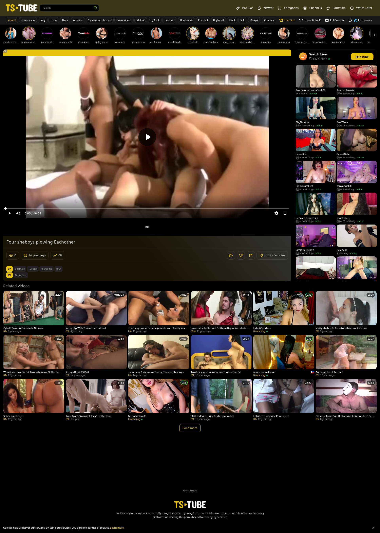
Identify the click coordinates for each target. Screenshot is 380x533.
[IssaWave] (357, 112)
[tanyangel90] (357, 176)
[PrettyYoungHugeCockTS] (316, 80)
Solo (242, 20)
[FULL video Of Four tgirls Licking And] (221, 400)
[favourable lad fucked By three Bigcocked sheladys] (221, 312)
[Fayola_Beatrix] (357, 80)
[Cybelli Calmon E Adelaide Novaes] (33, 312)
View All (12, 20)
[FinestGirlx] (357, 144)
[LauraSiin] (316, 144)
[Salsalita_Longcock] (316, 208)
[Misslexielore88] (158, 400)
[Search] (95, 8)
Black (65, 20)
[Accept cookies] (373, 527)
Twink (232, 20)
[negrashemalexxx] (283, 356)
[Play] (147, 137)
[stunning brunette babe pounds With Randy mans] (158, 312)
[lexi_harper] (357, 208)
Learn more (117, 527)
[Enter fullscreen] (285, 213)
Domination (186, 20)
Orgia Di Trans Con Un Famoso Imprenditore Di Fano (345, 416)
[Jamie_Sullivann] (316, 240)
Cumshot (203, 20)
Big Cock (154, 20)
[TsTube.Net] (21, 7)
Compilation (28, 20)
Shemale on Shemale (99, 20)
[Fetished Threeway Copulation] (283, 400)
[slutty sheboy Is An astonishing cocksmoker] (346, 312)
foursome (46, 268)
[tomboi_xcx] (357, 271)
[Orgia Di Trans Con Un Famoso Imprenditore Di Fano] (346, 400)
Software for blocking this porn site (174, 517)
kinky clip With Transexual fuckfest (86, 328)
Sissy (42, 20)
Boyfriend (218, 20)
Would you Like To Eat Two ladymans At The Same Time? (32, 372)
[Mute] (18, 213)
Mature (141, 20)
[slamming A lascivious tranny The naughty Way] (158, 356)
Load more (190, 428)
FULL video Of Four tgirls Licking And (212, 416)
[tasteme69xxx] (316, 271)
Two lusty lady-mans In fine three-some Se (216, 372)
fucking (33, 268)
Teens (53, 20)
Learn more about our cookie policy (243, 513)
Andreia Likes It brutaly (329, 372)
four (58, 268)
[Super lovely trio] (33, 400)
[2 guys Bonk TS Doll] (96, 356)
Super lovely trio (13, 416)
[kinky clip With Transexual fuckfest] (96, 312)
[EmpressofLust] (316, 176)
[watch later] (8, 296)
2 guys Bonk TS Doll (77, 372)
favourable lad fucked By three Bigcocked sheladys (220, 328)
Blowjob (254, 20)
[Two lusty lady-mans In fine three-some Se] (221, 356)
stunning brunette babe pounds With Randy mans (157, 328)
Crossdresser (124, 20)
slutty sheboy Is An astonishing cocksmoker (341, 328)
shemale (20, 268)
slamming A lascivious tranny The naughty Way (156, 372)
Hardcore (169, 20)
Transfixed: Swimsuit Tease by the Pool (88, 416)
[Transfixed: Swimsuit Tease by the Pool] (96, 400)
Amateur (78, 20)
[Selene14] (357, 240)
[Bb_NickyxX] (316, 112)
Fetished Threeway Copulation (271, 416)
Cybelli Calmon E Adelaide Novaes (23, 328)
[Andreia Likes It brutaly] (346, 356)
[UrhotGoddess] (283, 312)
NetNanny (206, 517)
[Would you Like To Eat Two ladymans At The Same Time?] (33, 356)
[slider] (147, 208)
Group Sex (21, 275)
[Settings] (276, 213)
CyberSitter (220, 517)
